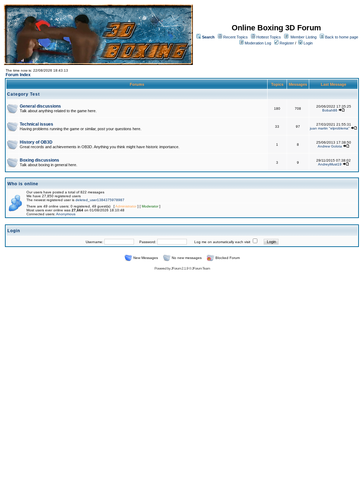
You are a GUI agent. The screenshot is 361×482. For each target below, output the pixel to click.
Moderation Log (258, 43)
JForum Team (201, 268)
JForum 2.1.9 (179, 268)
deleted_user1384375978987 (99, 200)
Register (286, 43)
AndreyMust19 (330, 164)
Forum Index (18, 74)
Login (307, 43)
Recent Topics (235, 37)
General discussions (40, 106)
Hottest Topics (268, 37)
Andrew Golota (330, 146)
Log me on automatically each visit (222, 242)
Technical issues (36, 124)
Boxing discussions (39, 160)
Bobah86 (329, 110)
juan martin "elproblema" (330, 128)
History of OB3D (36, 142)
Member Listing (303, 37)
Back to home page (341, 37)
